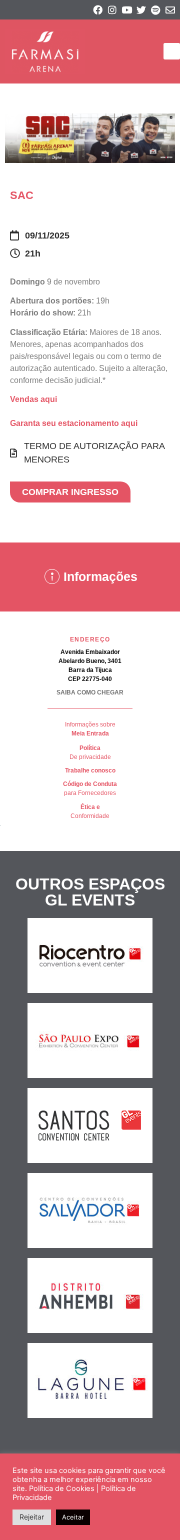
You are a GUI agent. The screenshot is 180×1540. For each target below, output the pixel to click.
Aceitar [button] (73, 1517)
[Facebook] (97, 9)
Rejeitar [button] (32, 1516)
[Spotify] (155, 9)
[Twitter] (141, 9)
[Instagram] (112, 9)
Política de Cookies (61, 1488)
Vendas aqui (33, 399)
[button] (172, 51)
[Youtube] (127, 9)
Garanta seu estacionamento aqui (74, 423)
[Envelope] (170, 9)
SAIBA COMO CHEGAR (90, 692)
